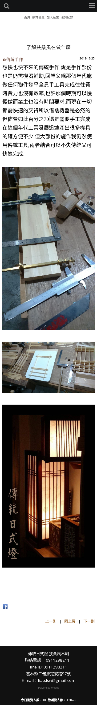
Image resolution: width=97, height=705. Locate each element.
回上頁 (70, 621)
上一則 (51, 621)
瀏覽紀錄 (67, 17)
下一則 (89, 621)
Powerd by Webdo (48, 687)
